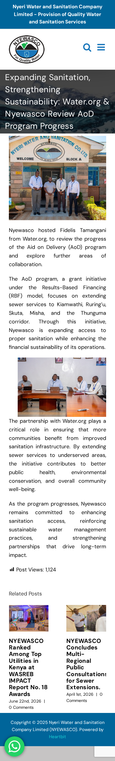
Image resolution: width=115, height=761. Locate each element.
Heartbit (57, 737)
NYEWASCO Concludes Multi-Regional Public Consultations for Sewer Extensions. (87, 664)
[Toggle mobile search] (87, 47)
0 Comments (21, 707)
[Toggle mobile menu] (101, 47)
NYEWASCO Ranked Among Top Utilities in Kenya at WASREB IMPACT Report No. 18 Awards (28, 667)
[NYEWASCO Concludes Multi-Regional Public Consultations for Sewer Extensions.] (86, 618)
